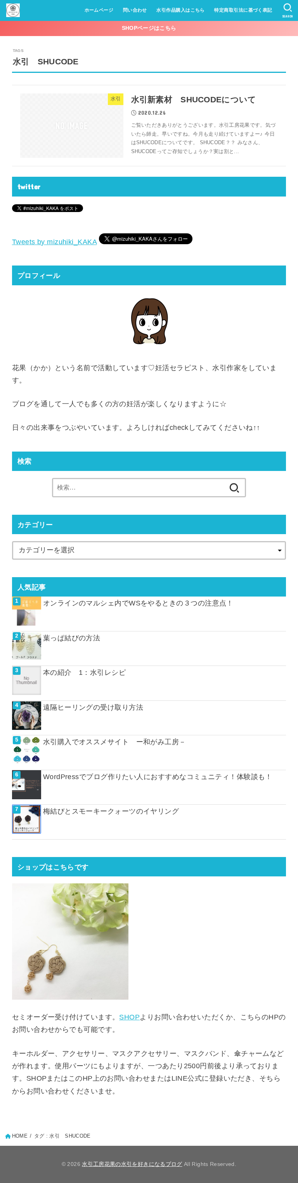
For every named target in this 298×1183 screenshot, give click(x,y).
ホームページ (99, 10)
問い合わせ (135, 10)
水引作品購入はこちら (180, 10)
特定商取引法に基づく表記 (243, 10)
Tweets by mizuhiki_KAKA (54, 242)
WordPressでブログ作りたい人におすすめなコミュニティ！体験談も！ (157, 777)
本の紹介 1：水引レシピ (88, 672)
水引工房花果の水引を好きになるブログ (132, 1164)
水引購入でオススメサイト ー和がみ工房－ (114, 742)
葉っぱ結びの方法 (71, 638)
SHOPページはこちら (149, 28)
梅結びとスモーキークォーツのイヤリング (111, 811)
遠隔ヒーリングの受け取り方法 (93, 707)
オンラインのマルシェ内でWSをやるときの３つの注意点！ (138, 603)
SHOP (129, 1017)
